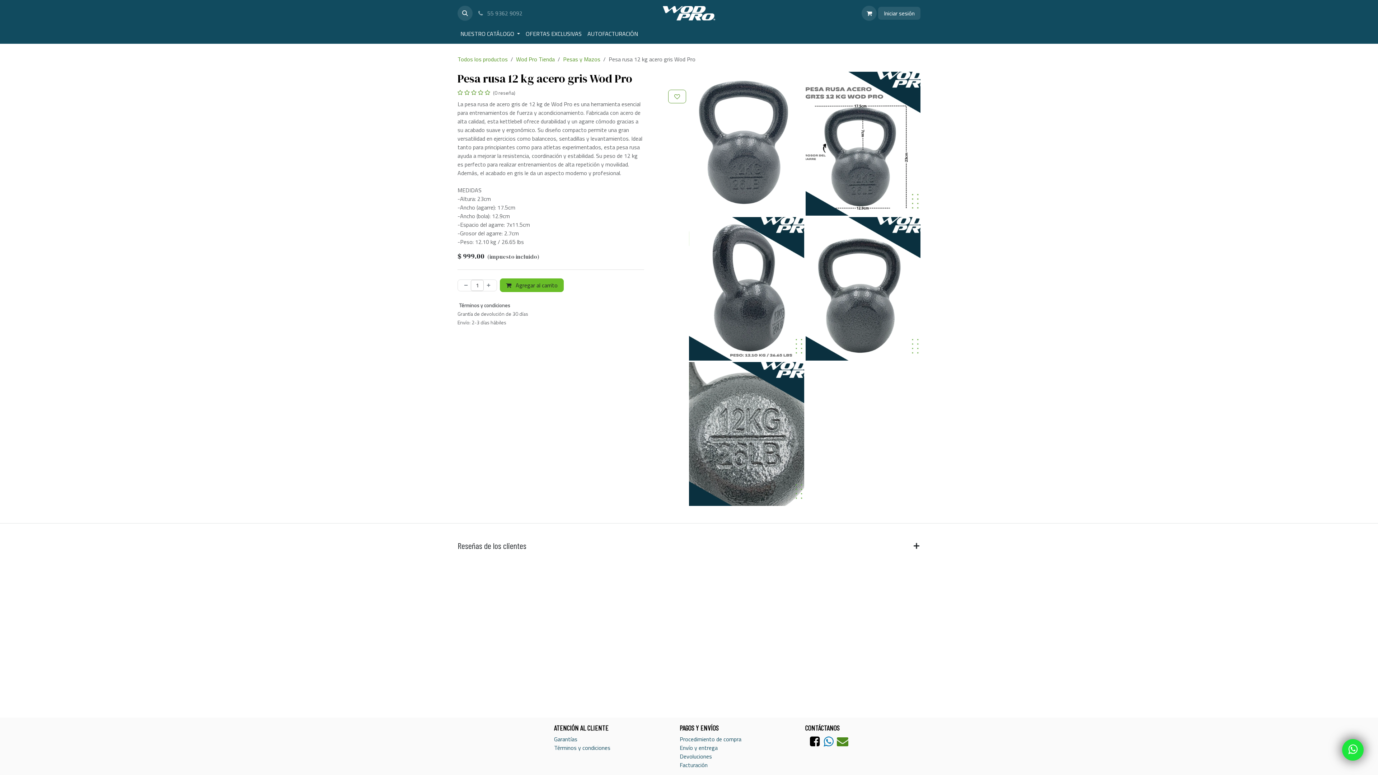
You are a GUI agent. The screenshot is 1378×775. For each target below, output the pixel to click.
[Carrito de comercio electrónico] (869, 13)
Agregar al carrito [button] (536, 285)
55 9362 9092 (504, 13)
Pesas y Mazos (581, 59)
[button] (465, 13)
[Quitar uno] (464, 285)
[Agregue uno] (490, 285)
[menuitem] (490, 34)
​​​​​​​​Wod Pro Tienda (535, 59)
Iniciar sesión (899, 13)
